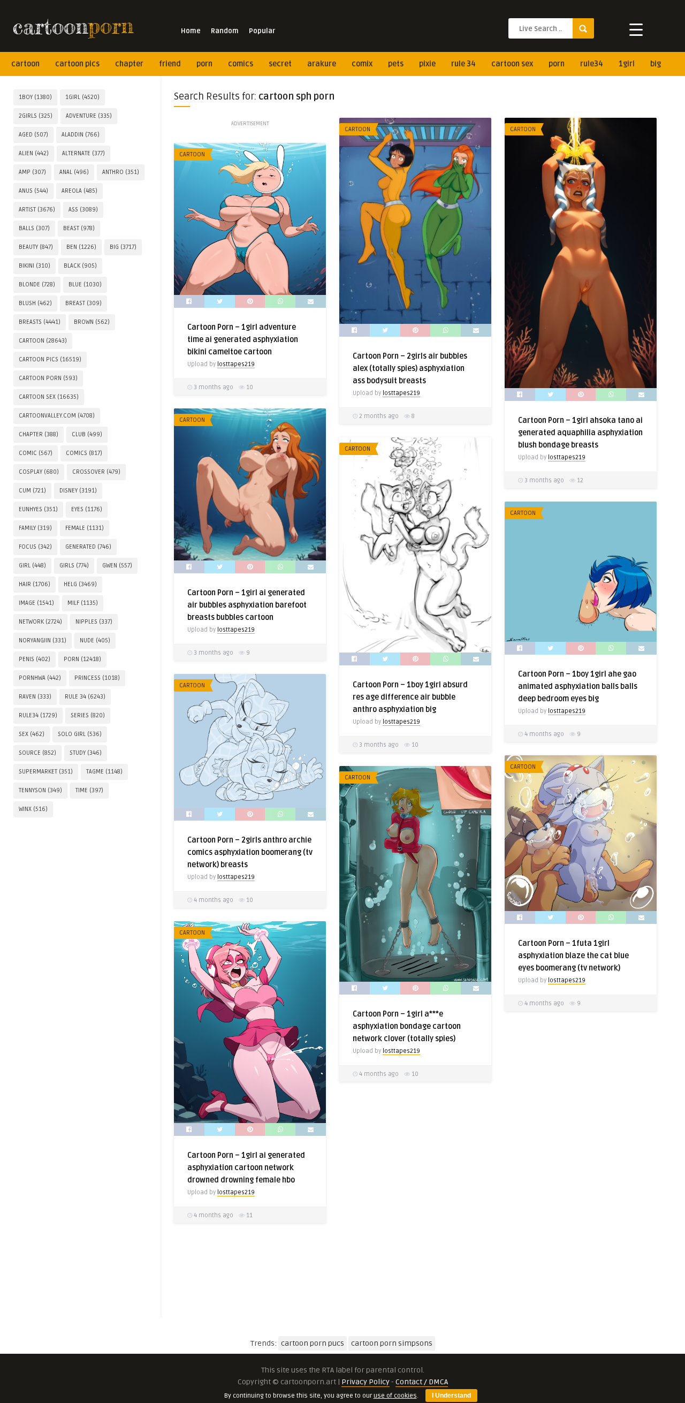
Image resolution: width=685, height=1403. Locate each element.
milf (82, 603)
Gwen (117, 565)
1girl (627, 64)
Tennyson (40, 790)
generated (88, 546)
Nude (95, 640)
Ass (83, 209)
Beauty (36, 247)
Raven (35, 696)
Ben (81, 247)
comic (35, 453)
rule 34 (463, 64)
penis (34, 659)
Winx (33, 809)
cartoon (25, 64)
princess (97, 677)
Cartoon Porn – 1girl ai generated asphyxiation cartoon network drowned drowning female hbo (246, 1168)
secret (280, 64)
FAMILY (35, 528)
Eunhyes (38, 509)
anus (33, 190)
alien (34, 153)
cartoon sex (512, 64)
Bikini (34, 265)
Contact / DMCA (421, 1381)
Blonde (37, 284)
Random (225, 31)
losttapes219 (236, 364)
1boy (35, 97)
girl (32, 565)
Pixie (427, 64)
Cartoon (192, 154)
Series (88, 715)
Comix (362, 64)
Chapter (129, 64)
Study (86, 752)
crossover (96, 471)
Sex (31, 734)
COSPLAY (39, 471)
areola (79, 190)
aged (33, 134)
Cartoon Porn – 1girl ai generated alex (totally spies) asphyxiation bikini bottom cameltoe (246, 580)
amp (32, 172)
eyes (86, 509)
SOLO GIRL (80, 734)
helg (80, 584)
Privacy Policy (365, 1381)
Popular (262, 31)
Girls (74, 565)
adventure (89, 115)
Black (80, 265)
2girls (35, 115)
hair (34, 584)
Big (655, 64)
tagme (104, 771)
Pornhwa (40, 677)
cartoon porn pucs (312, 1343)
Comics (240, 64)
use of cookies (395, 1396)
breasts (39, 321)
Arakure (321, 64)
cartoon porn (48, 378)
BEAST (79, 228)
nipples (93, 621)
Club (87, 434)
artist (37, 209)
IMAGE (36, 603)
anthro (120, 172)
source (37, 752)
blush (35, 303)
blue (85, 284)
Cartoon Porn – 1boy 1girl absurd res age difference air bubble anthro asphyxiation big (410, 697)
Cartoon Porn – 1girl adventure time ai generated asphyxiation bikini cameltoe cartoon (242, 340)
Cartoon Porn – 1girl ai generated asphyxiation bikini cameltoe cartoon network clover (577, 314)
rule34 (591, 64)
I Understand (451, 1395)
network (40, 621)
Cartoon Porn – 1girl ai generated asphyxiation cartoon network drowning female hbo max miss (577, 1248)
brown (92, 321)
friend (170, 64)
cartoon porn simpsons (391, 1343)
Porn (204, 64)
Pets (396, 64)
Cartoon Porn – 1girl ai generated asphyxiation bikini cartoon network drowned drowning (411, 580)
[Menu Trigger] (636, 29)
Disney (78, 490)
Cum (32, 490)
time (89, 790)
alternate (83, 153)
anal (74, 172)
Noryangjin (42, 640)
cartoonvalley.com (57, 415)
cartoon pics (77, 64)
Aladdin (81, 134)
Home (191, 31)
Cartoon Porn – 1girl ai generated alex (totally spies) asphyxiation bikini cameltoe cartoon (411, 314)
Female (84, 528)
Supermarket (46, 771)
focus (35, 546)
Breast (83, 303)
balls (34, 228)
